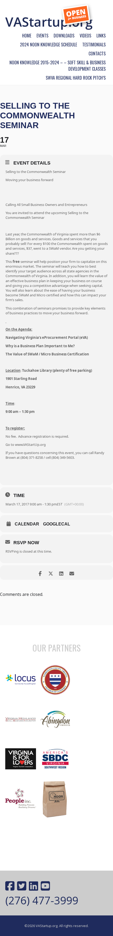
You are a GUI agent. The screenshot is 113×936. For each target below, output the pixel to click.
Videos (85, 35)
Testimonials (94, 44)
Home (26, 35)
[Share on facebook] (40, 572)
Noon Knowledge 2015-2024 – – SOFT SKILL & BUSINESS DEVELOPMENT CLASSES (57, 65)
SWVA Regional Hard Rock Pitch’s (76, 78)
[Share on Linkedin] (61, 572)
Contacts (97, 53)
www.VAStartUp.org (30, 444)
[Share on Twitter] (50, 572)
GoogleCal (56, 524)
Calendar (27, 524)
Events (42, 35)
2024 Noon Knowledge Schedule (48, 44)
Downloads (64, 35)
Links (101, 35)
